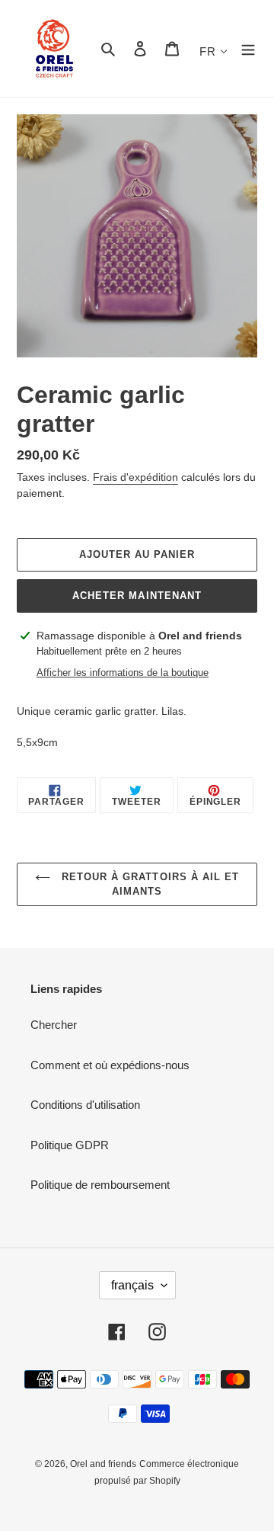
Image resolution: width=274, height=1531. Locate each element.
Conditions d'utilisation (85, 1104)
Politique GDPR (69, 1145)
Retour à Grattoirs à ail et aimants (148, 884)
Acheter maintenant (137, 595)
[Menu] (248, 48)
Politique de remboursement (100, 1184)
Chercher (53, 1024)
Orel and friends (103, 1464)
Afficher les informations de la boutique (123, 672)
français (132, 1285)
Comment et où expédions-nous (110, 1065)
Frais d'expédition (135, 477)
